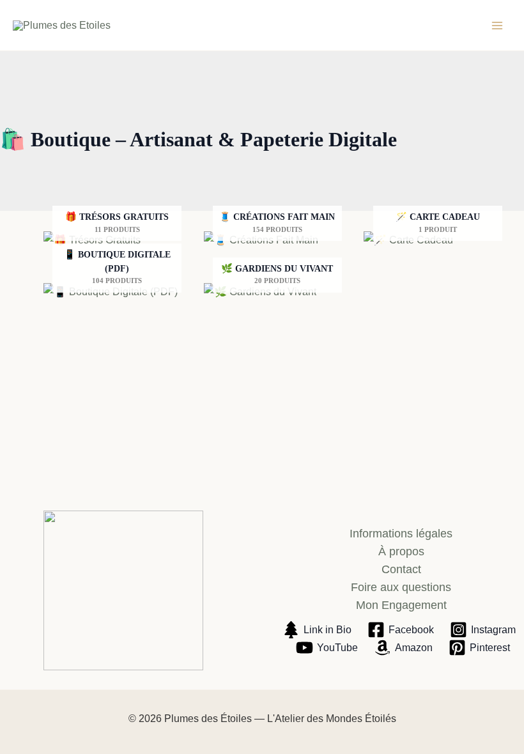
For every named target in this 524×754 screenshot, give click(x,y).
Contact (401, 569)
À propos (401, 551)
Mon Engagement (401, 605)
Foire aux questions (401, 587)
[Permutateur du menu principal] (497, 26)
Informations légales (401, 533)
